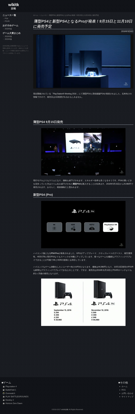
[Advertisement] (83, 109)
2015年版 (8, 39)
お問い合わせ (127, 393)
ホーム (124, 386)
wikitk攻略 (64, 409)
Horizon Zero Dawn (14, 403)
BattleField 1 (11, 390)
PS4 (6, 18)
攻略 (13, 6)
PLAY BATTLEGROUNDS (17, 396)
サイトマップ (127, 396)
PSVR (7, 21)
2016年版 (8, 29)
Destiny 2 (10, 400)
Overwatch (10, 393)
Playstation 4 (11, 386)
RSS (124, 390)
